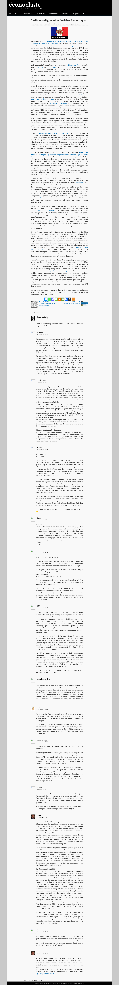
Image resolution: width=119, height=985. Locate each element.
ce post (54, 67)
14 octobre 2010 (37, 24)
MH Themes (68, 983)
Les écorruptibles (26, 13)
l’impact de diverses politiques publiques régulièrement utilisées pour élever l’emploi (59, 155)
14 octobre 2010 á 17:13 (42, 382)
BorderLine (41, 380)
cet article (39, 67)
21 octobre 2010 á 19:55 (42, 953)
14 (79, 24)
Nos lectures (40, 13)
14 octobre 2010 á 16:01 (42, 334)
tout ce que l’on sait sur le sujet (56, 271)
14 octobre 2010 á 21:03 (42, 552)
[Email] (62, 299)
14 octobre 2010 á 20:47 (42, 520)
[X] (69, 299)
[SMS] (56, 299)
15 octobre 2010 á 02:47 (42, 741)
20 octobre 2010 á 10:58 (42, 817)
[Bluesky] (45, 299)
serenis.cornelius (43, 679)
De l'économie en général (68, 24)
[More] (73, 299)
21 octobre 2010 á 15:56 (42, 931)
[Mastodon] (52, 299)
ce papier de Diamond (58, 104)
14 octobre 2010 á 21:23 (42, 608)
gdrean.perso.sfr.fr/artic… (46, 974)
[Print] (59, 299)
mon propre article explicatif (42, 99)
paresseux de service (80, 46)
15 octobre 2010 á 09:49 (42, 789)
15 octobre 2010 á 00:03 (42, 709)
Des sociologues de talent (51, 198)
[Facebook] (66, 299)
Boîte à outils (52, 13)
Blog (15, 13)
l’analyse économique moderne (43, 211)
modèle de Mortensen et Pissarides (53, 133)
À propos (75, 13)
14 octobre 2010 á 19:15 (42, 449)
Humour (64, 13)
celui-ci (79, 95)
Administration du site (79, 983)
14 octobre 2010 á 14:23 (42, 319)
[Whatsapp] (49, 299)
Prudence (80, 183)
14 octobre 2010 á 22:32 (42, 681)
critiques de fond (73, 65)
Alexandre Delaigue (51, 24)
